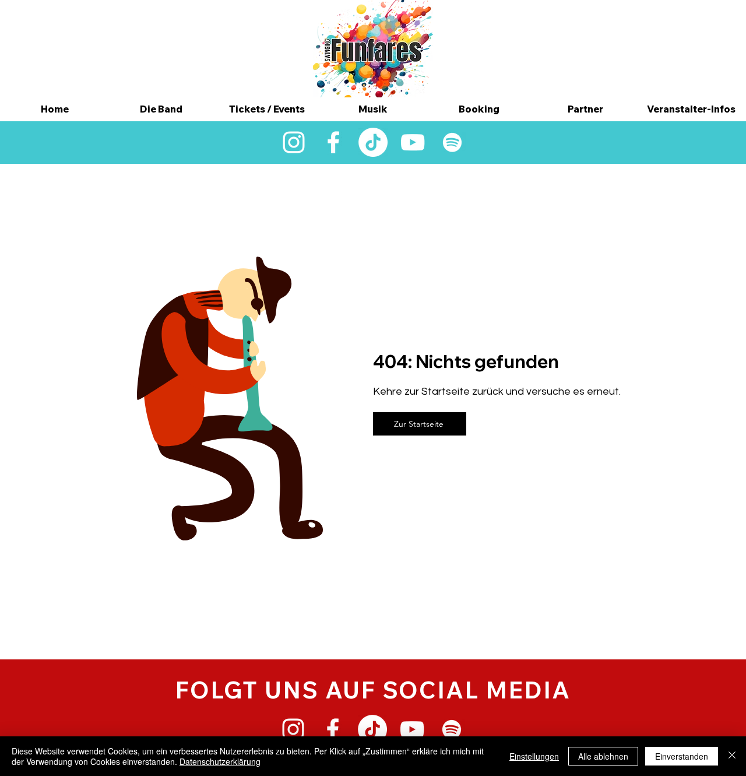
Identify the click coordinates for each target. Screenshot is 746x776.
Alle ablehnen (603, 756)
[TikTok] (373, 142)
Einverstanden (681, 756)
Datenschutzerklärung (220, 761)
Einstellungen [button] (534, 756)
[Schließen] (732, 756)
